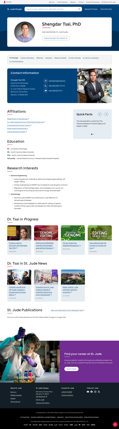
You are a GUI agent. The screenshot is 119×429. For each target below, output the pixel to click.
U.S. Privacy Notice (25, 417)
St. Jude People (14, 9)
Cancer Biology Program (16, 132)
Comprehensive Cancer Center (18, 125)
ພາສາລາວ (93, 424)
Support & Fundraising (92, 2)
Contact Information (27, 58)
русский (51, 424)
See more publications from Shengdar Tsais (67, 310)
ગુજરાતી (83, 424)
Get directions (40, 396)
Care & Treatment (62, 2)
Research (73, 2)
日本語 (71, 424)
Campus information (43, 403)
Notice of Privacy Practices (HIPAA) (74, 417)
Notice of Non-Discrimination (91, 417)
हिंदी (79, 424)
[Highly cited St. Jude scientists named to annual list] (73, 286)
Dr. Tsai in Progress (75, 58)
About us (13, 392)
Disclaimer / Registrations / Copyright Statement (43, 417)
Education (48, 58)
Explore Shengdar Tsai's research (55, 38)
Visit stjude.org (15, 402)
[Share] (115, 424)
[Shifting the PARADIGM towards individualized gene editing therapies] (46, 240)
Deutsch (66, 424)
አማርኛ (88, 424)
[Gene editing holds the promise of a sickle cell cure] (100, 240)
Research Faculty (91, 9)
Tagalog (45, 424)
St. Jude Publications (16, 61)
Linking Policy (60, 417)
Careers (12, 398)
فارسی (75, 424)
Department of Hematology (17, 119)
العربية (55, 424)
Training (80, 2)
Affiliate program (16, 395)
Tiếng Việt (35, 424)
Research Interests (60, 58)
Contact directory (67, 395)
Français (61, 424)
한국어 (40, 424)
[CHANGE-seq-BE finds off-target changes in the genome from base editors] (19, 286)
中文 (30, 424)
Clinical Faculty (106, 9)
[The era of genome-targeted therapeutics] (73, 240)
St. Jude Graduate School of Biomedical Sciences (25, 122)
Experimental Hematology (17, 128)
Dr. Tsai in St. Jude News (91, 58)
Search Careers (71, 369)
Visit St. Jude (40, 400)
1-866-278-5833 (66, 392)
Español (26, 424)
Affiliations (39, 58)
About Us (51, 2)
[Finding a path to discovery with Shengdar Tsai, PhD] (19, 240)
